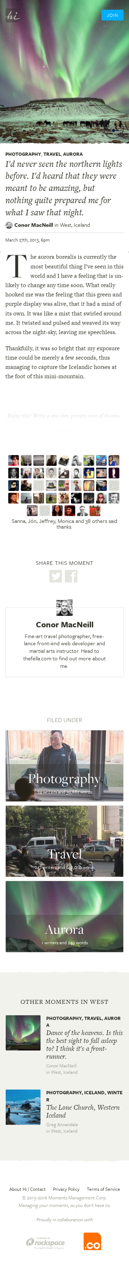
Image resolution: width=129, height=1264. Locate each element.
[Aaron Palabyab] (89, 460)
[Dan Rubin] (14, 473)
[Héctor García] (77, 460)
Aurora (73, 154)
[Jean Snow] (64, 473)
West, (75, 225)
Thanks (64, 430)
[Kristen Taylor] (77, 486)
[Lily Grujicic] (89, 473)
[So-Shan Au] (58, 511)
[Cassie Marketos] (102, 473)
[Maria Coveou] (70, 511)
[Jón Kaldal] (27, 460)
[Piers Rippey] (39, 486)
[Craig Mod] (39, 473)
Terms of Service (103, 1189)
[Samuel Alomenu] (27, 498)
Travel (52, 154)
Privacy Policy (66, 1189)
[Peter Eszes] (102, 486)
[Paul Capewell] (27, 486)
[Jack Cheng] (52, 486)
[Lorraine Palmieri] (64, 498)
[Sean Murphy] (77, 498)
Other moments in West (64, 1001)
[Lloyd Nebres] (89, 486)
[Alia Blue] (102, 460)
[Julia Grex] (102, 498)
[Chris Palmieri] (77, 473)
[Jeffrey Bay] (39, 460)
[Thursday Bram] (45, 511)
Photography (23, 154)
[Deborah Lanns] (33, 511)
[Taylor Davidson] (115, 498)
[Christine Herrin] (115, 460)
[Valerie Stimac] (27, 473)
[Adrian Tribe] (64, 486)
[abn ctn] (115, 486)
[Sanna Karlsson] (14, 460)
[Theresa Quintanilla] (89, 498)
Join (112, 15)
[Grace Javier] (96, 511)
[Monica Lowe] (52, 460)
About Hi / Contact (27, 1189)
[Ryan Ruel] (14, 498)
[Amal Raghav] (52, 473)
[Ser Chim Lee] (64, 460)
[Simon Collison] (83, 511)
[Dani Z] (52, 498)
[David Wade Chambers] (39, 498)
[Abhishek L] (14, 486)
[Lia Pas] (115, 473)
